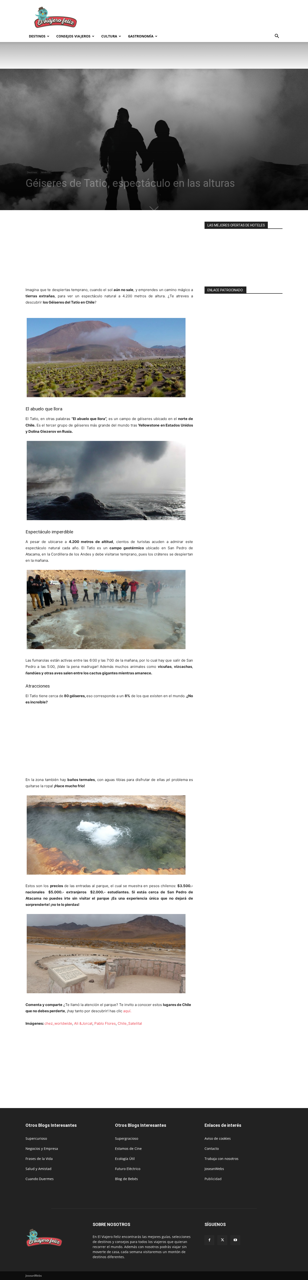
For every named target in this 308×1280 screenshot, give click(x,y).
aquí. (127, 1011)
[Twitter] (222, 1240)
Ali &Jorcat (83, 1023)
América (46, 172)
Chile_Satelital (130, 1023)
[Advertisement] (194, 17)
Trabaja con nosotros (221, 1158)
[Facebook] (209, 1240)
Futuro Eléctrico (127, 1168)
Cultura (109, 36)
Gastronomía (141, 36)
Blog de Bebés (126, 1178)
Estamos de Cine (128, 1148)
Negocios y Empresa (42, 1148)
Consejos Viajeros (73, 36)
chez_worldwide (58, 1023)
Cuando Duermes (40, 1178)
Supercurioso (36, 1138)
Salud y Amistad (38, 1168)
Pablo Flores (105, 1023)
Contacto (212, 1148)
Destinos (37, 36)
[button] (276, 36)
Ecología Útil (125, 1158)
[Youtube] (235, 1240)
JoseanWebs (214, 1168)
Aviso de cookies (218, 1138)
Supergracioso (126, 1138)
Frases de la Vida (39, 1158)
